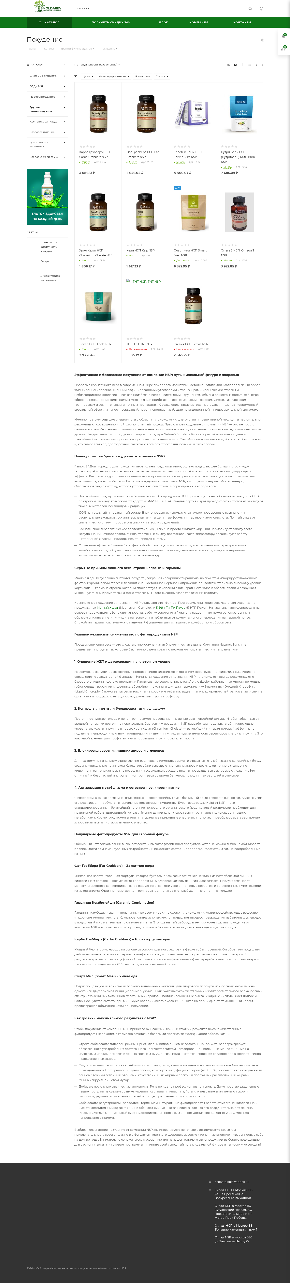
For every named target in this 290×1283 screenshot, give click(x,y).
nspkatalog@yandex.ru (232, 1182)
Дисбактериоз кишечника (50, 277)
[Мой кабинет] (261, 9)
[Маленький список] (229, 64)
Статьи (32, 232)
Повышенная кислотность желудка (49, 246)
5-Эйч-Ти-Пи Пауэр (170, 607)
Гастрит (45, 261)
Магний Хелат (107, 607)
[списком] (256, 64)
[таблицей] (262, 64)
